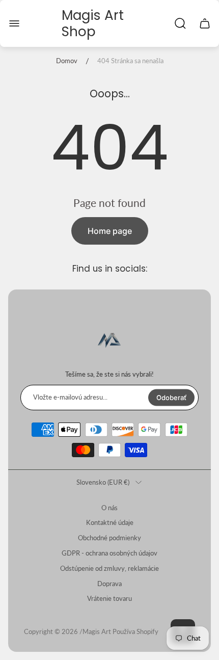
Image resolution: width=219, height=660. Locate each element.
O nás (109, 508)
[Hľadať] (180, 23)
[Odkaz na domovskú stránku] (109, 341)
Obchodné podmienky (109, 538)
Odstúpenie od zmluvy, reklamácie (109, 568)
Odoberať (171, 397)
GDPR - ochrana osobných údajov (109, 553)
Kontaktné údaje (109, 522)
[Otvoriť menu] (14, 23)
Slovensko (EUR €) (102, 482)
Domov (66, 61)
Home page (110, 231)
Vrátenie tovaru (109, 598)
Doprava (109, 583)
